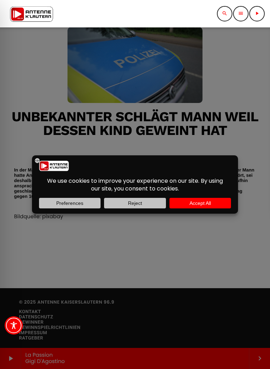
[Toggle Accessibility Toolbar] (13, 325)
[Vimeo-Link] (31, 13)
